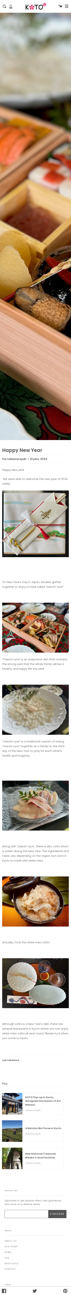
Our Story (11, 1246)
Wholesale (12, 1263)
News (8, 1252)
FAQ (7, 1258)
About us (11, 1241)
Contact (10, 1269)
